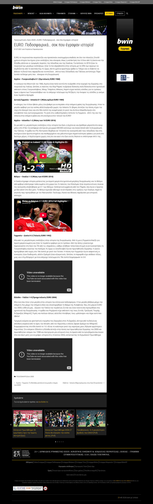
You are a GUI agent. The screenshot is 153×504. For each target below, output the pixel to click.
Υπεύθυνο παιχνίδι (90, 470)
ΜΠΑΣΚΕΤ (31, 14)
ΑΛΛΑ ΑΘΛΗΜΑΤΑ (46, 14)
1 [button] (55, 441)
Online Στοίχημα (57, 2)
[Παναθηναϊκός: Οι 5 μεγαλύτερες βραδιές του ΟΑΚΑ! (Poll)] (91, 425)
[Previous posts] (10, 424)
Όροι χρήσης (79, 470)
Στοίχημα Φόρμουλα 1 (121, 2)
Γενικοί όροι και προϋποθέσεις (63, 470)
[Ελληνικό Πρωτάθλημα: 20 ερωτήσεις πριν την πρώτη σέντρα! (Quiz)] (28, 425)
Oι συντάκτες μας (80, 475)
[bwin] (18, 7)
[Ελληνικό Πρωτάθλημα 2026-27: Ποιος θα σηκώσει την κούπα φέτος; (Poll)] (59, 425)
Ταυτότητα (101, 470)
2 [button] (57, 441)
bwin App (91, 466)
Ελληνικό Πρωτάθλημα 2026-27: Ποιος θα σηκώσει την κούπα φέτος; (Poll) (58, 433)
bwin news (70, 475)
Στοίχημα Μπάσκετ (85, 2)
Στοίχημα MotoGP (135, 2)
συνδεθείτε (43, 402)
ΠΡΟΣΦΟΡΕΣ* (98, 14)
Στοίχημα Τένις (97, 2)
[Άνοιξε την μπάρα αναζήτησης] (127, 13)
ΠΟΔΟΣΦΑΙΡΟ (18, 14)
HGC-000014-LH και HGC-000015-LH (122, 480)
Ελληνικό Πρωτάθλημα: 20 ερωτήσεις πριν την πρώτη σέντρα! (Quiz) (25, 433)
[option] (28, 423)
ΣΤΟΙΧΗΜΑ (71, 14)
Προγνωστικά (20, 40)
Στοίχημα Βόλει (108, 2)
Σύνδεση (120, 14)
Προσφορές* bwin (81, 466)
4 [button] (61, 441)
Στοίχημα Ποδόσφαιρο (71, 2)
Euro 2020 (31, 40)
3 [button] (59, 441)
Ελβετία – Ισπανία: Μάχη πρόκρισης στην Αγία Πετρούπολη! (82, 383)
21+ (119, 498)
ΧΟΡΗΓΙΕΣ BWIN (85, 14)
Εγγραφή (109, 14)
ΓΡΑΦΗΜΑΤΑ (61, 14)
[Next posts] (107, 424)
